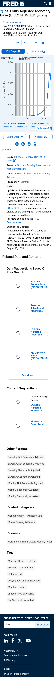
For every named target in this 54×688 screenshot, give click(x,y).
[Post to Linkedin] (34, 144)
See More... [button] (28, 375)
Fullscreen (42, 128)
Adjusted (12, 567)
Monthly (12, 587)
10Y (26, 42)
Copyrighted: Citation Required (24, 580)
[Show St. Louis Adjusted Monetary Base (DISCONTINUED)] (34, 58)
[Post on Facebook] (23, 144)
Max (34, 42)
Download (37, 51)
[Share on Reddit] (29, 144)
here (27, 215)
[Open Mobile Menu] (50, 4)
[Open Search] (45, 4)
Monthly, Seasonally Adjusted (23, 489)
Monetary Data (34, 515)
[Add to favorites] (2, 11)
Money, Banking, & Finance (21, 522)
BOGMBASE (13, 208)
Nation (23, 587)
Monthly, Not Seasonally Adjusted (25, 483)
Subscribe (42, 624)
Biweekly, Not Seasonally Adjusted (26, 457)
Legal (7, 668)
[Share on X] (17, 144)
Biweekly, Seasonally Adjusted (24, 470)
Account (39, 136)
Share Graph (13, 136)
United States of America (21, 593)
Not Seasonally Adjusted (21, 600)
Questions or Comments (17, 655)
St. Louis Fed (15, 574)
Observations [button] (11, 22)
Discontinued (27, 567)
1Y (10, 42)
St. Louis (31, 561)
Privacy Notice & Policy (16, 673)
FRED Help (9, 660)
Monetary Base (16, 515)
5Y (17, 42)
